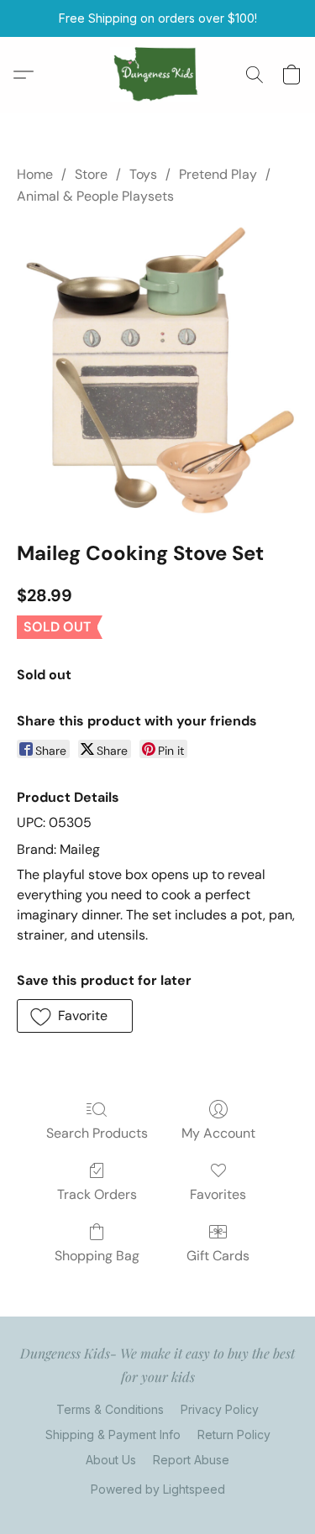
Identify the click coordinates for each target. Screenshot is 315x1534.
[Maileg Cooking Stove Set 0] (157, 369)
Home (35, 174)
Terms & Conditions (110, 1409)
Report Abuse (191, 1460)
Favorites (218, 1194)
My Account (218, 1133)
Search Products (97, 1133)
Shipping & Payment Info (113, 1434)
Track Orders (97, 1194)
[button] (157, 75)
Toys (143, 174)
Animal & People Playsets (95, 196)
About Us (111, 1460)
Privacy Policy (220, 1409)
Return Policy (233, 1434)
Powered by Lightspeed (158, 1489)
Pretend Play (218, 174)
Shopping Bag (97, 1255)
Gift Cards (217, 1255)
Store (91, 174)
